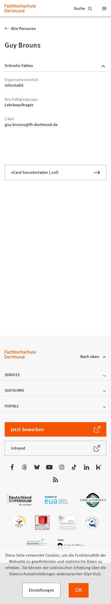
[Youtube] (49, 467)
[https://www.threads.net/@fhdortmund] (24, 467)
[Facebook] (12, 467)
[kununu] (99, 467)
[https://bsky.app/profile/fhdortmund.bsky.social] (37, 467)
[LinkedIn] (86, 467)
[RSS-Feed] (55, 479)
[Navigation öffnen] (104, 8)
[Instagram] (62, 467)
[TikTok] (74, 467)
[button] (56, 376)
